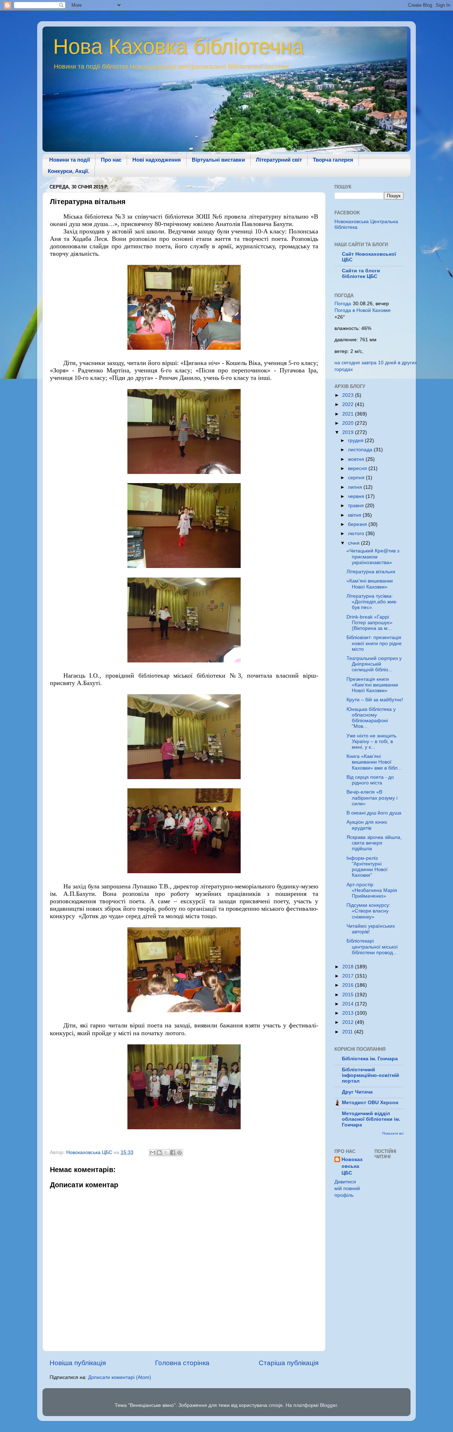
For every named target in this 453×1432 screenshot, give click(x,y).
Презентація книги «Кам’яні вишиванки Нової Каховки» (372, 685)
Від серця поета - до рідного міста (370, 780)
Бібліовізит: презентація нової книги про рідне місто (374, 643)
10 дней (387, 362)
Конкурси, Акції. (68, 171)
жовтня (357, 459)
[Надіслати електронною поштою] (152, 1152)
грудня (356, 440)
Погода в (362, 310)
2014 (348, 1004)
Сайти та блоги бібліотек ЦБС (361, 273)
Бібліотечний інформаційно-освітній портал (370, 1075)
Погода (342, 303)
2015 (348, 994)
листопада (361, 449)
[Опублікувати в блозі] (159, 1152)
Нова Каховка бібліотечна (178, 46)
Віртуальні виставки (218, 160)
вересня (358, 468)
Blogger (328, 1405)
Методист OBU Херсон (370, 1102)
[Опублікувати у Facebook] (172, 1152)
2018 (348, 966)
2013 (348, 1013)
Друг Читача (357, 1092)
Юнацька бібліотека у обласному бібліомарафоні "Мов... (371, 718)
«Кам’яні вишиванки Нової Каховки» (369, 583)
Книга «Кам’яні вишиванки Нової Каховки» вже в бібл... (374, 762)
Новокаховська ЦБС (352, 1166)
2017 (348, 976)
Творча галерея (333, 160)
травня (356, 505)
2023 (348, 395)
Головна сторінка (182, 1363)
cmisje (276, 1405)
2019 (348, 432)
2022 (348, 404)
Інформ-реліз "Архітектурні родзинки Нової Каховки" (367, 867)
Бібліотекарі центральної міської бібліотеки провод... (372, 946)
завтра (369, 362)
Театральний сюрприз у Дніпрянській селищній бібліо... (374, 664)
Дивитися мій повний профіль (347, 1188)
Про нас (111, 160)
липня (355, 487)
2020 (348, 423)
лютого (357, 533)
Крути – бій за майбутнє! (374, 699)
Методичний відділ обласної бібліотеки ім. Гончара (371, 1119)
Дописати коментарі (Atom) (119, 1377)
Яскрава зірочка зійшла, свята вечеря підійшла (374, 843)
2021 (348, 414)
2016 (348, 985)
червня (357, 496)
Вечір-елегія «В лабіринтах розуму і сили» (371, 797)
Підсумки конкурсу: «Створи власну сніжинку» (368, 911)
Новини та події (69, 160)
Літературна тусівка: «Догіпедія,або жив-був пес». (371, 601)
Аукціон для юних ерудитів (366, 824)
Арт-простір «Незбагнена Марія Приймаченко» (371, 890)
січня (354, 543)
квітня (355, 515)
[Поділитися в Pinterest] (179, 1152)
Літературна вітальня (370, 571)
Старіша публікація (289, 1363)
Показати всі (392, 1133)
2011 (348, 1031)
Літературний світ (279, 160)
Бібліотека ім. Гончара (370, 1058)
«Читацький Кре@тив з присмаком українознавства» (372, 556)
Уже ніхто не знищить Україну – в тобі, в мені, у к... (371, 741)
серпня (357, 477)
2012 (348, 1022)
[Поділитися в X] (166, 1152)
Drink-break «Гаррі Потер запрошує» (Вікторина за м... (369, 622)
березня (358, 524)
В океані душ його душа (373, 813)
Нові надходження (156, 160)
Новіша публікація (78, 1363)
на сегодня (347, 362)
